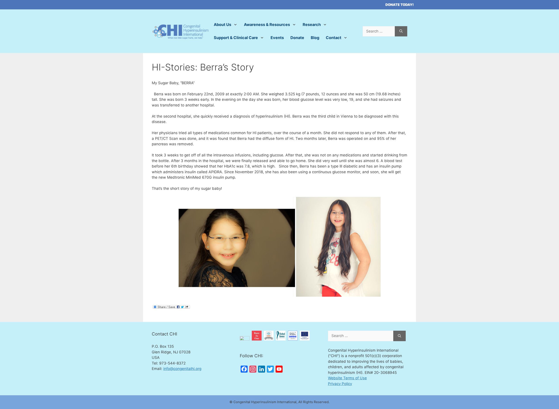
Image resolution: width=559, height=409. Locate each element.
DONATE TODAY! (399, 5)
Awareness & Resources (267, 24)
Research (312, 24)
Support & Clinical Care (236, 37)
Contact (333, 37)
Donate (297, 37)
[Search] (401, 31)
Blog (315, 37)
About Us (222, 24)
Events (277, 37)
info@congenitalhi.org (182, 368)
